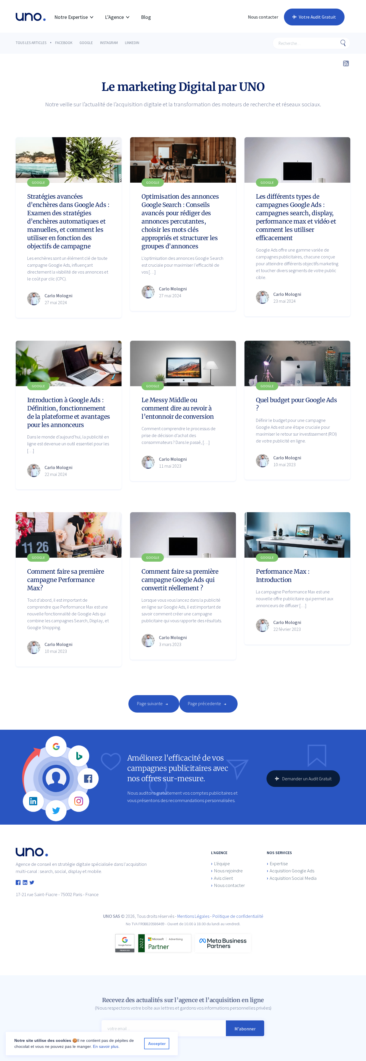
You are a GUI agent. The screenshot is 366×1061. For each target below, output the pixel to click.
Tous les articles (31, 42)
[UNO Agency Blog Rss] (346, 62)
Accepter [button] (157, 1043)
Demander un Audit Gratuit (306, 778)
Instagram (109, 42)
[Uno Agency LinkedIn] (25, 883)
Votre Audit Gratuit (317, 17)
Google (86, 42)
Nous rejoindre (228, 870)
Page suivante (150, 703)
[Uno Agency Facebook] (18, 883)
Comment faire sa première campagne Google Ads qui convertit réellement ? (180, 580)
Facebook (63, 42)
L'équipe (222, 863)
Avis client (223, 878)
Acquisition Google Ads (292, 870)
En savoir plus (105, 1046)
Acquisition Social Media (293, 878)
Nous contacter (263, 17)
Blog (146, 17)
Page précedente (204, 703)
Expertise (279, 863)
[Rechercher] (343, 43)
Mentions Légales (193, 916)
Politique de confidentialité (237, 916)
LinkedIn (132, 42)
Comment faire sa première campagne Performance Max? (65, 580)
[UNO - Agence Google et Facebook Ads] (31, 17)
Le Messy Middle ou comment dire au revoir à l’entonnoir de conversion (178, 408)
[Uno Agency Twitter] (31, 883)
